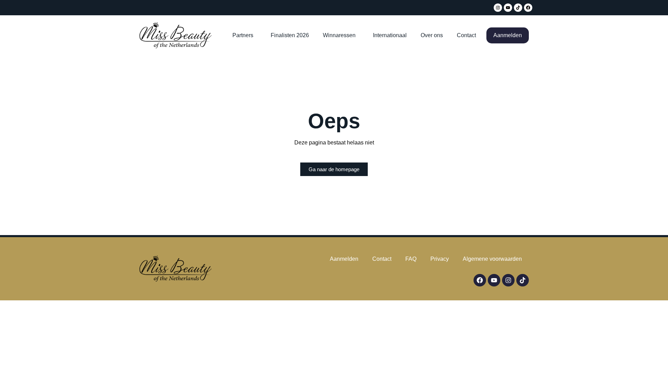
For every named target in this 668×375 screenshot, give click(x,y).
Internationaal (390, 35)
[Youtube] (508, 7)
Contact (466, 35)
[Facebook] (528, 7)
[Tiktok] (518, 7)
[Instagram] (498, 7)
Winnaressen (339, 35)
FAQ (410, 259)
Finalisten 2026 (290, 35)
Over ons (432, 35)
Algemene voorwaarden (492, 259)
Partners (242, 35)
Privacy (439, 259)
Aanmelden (507, 35)
